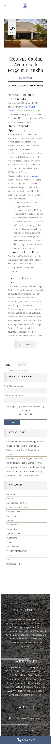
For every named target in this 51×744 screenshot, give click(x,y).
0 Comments (28, 344)
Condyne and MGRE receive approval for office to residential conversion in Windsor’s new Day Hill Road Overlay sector (25, 671)
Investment (11, 537)
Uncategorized (13, 564)
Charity (9, 498)
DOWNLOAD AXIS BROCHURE (25, 85)
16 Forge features (31, 176)
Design (9, 520)
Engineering (11, 529)
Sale (8, 559)
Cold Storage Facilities (16, 503)
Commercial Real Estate (17, 507)
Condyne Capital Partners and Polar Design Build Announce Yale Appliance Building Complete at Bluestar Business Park (26, 471)
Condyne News (25, 77)
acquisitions (21, 365)
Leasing (9, 542)
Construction (12, 516)
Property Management (16, 550)
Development (12, 524)
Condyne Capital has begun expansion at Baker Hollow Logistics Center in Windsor (25, 681)
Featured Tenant (14, 533)
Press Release (12, 546)
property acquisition (17, 370)
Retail (8, 555)
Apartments (11, 494)
